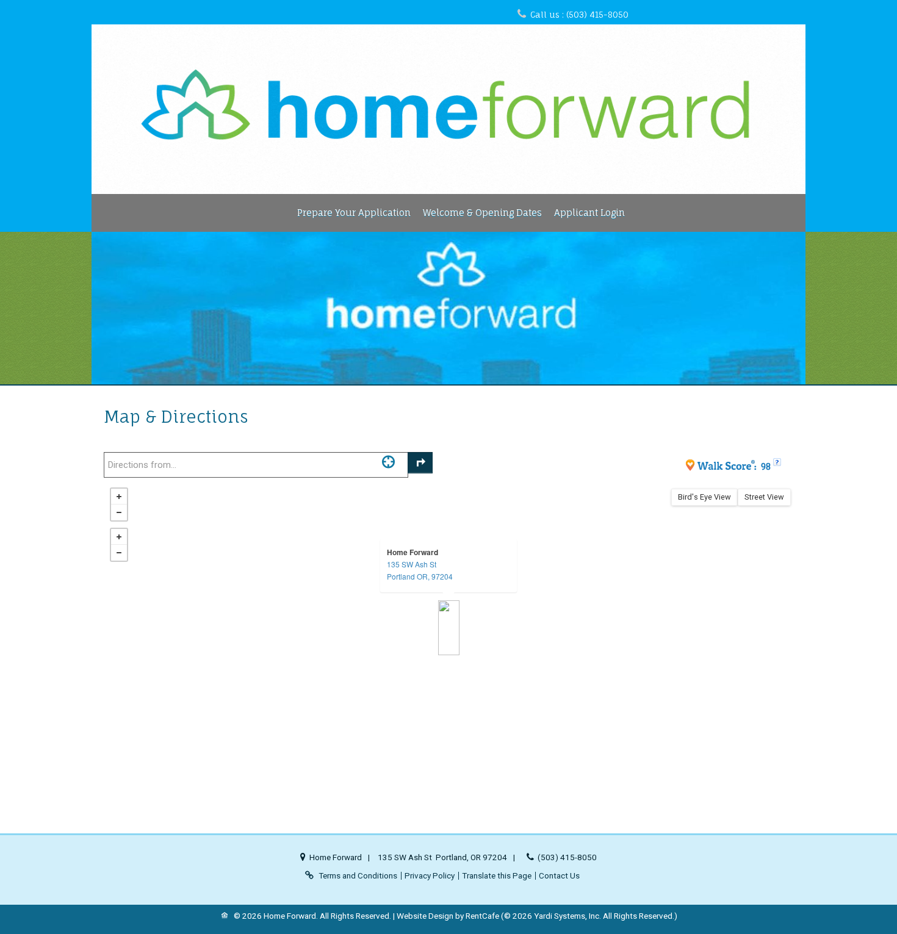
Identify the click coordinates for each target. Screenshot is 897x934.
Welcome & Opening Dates (482, 212)
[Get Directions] (420, 462)
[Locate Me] (388, 461)
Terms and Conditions (358, 876)
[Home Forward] (448, 627)
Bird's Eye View (704, 496)
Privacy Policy (430, 876)
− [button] (119, 512)
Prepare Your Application (354, 212)
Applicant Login (589, 212)
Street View (764, 496)
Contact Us (559, 876)
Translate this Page (496, 876)
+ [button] (119, 497)
